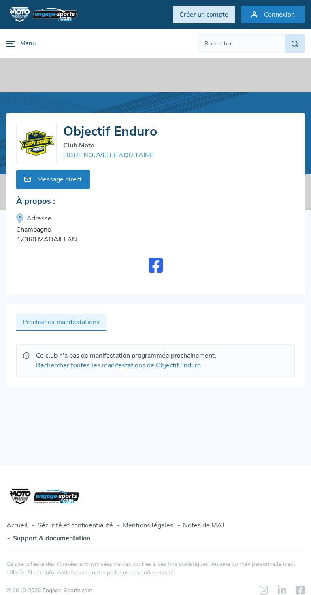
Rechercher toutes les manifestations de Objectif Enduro (118, 365)
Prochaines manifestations (61, 322)
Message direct (59, 179)
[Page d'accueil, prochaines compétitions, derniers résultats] (41, 14)
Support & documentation (51, 538)
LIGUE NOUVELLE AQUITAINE (108, 155)
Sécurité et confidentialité (75, 525)
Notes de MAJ (203, 525)
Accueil (17, 525)
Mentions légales (148, 525)
